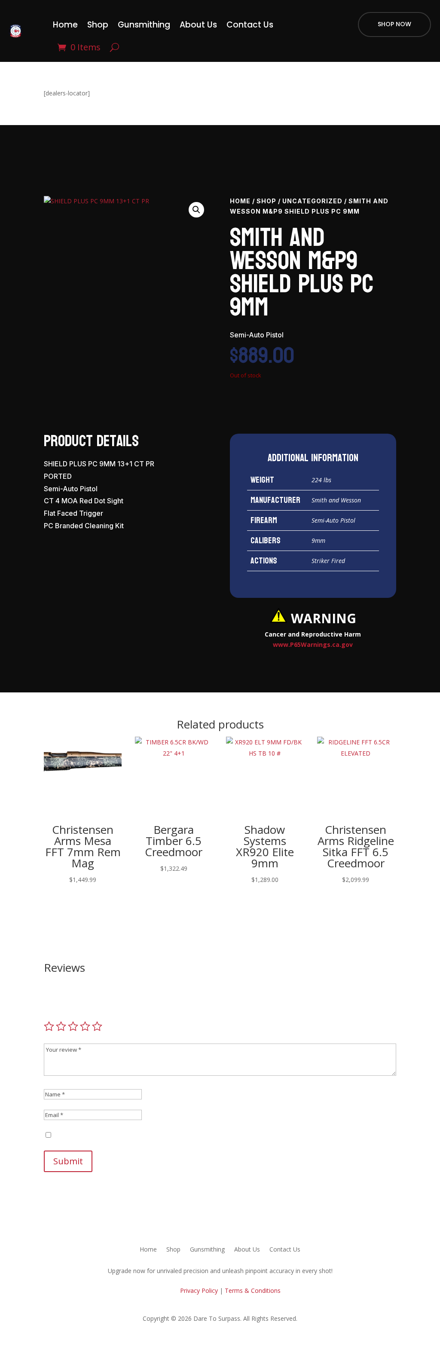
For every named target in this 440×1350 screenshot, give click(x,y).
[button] (196, 209)
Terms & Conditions (253, 1290)
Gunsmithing (144, 25)
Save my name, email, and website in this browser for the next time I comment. (164, 1135)
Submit (68, 1161)
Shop (97, 25)
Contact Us (249, 25)
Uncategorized (312, 201)
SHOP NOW (394, 24)
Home (65, 25)
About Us (198, 25)
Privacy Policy (198, 1290)
